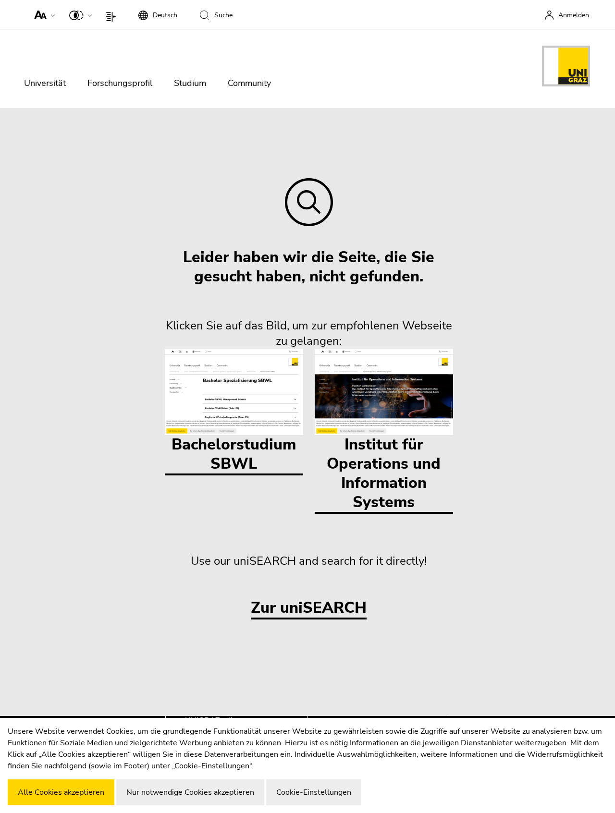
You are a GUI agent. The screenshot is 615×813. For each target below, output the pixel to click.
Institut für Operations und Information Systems (384, 473)
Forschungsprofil (119, 83)
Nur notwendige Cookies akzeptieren (190, 792)
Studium (190, 83)
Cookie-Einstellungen (313, 792)
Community (249, 83)
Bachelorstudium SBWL (234, 454)
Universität (45, 83)
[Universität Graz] (566, 68)
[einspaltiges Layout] (113, 14)
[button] (42, 14)
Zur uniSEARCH (309, 608)
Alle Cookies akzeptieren (61, 792)
